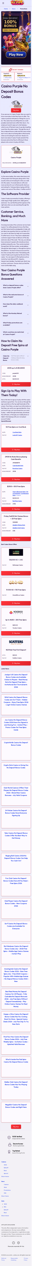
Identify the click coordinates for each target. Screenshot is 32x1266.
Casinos (3, 1162)
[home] (18, 5)
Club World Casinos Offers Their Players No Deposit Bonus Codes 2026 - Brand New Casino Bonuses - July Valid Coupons (16, 791)
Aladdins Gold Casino (19, 528)
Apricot (6, 1173)
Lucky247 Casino (17, 435)
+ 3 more (18, 495)
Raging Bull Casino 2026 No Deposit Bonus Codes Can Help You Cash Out (16, 858)
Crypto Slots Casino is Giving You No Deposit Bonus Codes (16, 766)
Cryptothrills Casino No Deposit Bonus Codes (16, 743)
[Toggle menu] (3, 3)
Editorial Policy (3, 1259)
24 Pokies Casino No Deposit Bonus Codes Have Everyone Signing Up (16, 812)
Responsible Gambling (14, 1259)
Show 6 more (5, 1215)
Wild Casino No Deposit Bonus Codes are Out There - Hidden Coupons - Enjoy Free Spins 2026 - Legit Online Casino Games (16, 701)
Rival (5, 1170)
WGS (5, 1165)
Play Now (16, 110)
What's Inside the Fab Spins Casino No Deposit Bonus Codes (16, 1060)
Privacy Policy (26, 1259)
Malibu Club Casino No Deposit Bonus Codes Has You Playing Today (16, 1084)
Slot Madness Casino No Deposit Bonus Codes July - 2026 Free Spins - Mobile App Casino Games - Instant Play (16, 950)
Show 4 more (5, 1176)
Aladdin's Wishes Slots (19, 525)
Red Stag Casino (17, 501)
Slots (5, 1187)
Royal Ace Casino (17, 468)
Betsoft (6, 1168)
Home (6, 9)
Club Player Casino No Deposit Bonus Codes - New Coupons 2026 (16, 903)
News (13, 9)
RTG (5, 1207)
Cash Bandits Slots (18, 465)
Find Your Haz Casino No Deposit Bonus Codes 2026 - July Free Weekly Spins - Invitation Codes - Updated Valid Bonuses (16, 1040)
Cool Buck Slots (17, 432)
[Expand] (2, 1204)
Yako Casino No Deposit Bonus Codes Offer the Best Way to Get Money (16, 835)
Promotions (7, 1190)
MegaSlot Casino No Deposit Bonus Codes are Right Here (16, 1106)
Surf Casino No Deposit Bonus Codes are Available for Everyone (16, 926)
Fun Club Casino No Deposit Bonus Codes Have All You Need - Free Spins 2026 (16, 880)
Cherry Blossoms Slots (19, 492)
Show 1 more (5, 1196)
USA (5, 1193)
